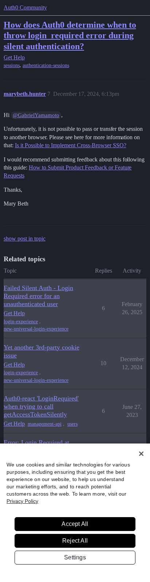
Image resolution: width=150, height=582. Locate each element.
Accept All (75, 524)
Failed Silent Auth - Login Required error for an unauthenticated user (38, 296)
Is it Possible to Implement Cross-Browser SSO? (70, 145)
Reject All (75, 541)
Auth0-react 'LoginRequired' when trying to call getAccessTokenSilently (41, 406)
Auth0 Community (25, 7)
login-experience (21, 321)
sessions (12, 65)
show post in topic (25, 238)
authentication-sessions (46, 65)
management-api (45, 424)
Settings (75, 557)
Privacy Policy (22, 501)
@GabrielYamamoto (36, 115)
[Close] (141, 454)
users (72, 424)
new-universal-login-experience (36, 329)
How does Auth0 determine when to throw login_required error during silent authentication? (70, 35)
